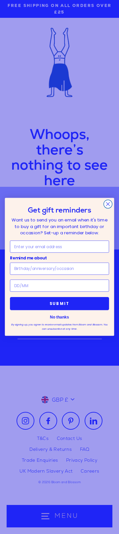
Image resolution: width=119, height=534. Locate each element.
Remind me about (28, 258)
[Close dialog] (108, 204)
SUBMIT (59, 304)
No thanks (59, 317)
